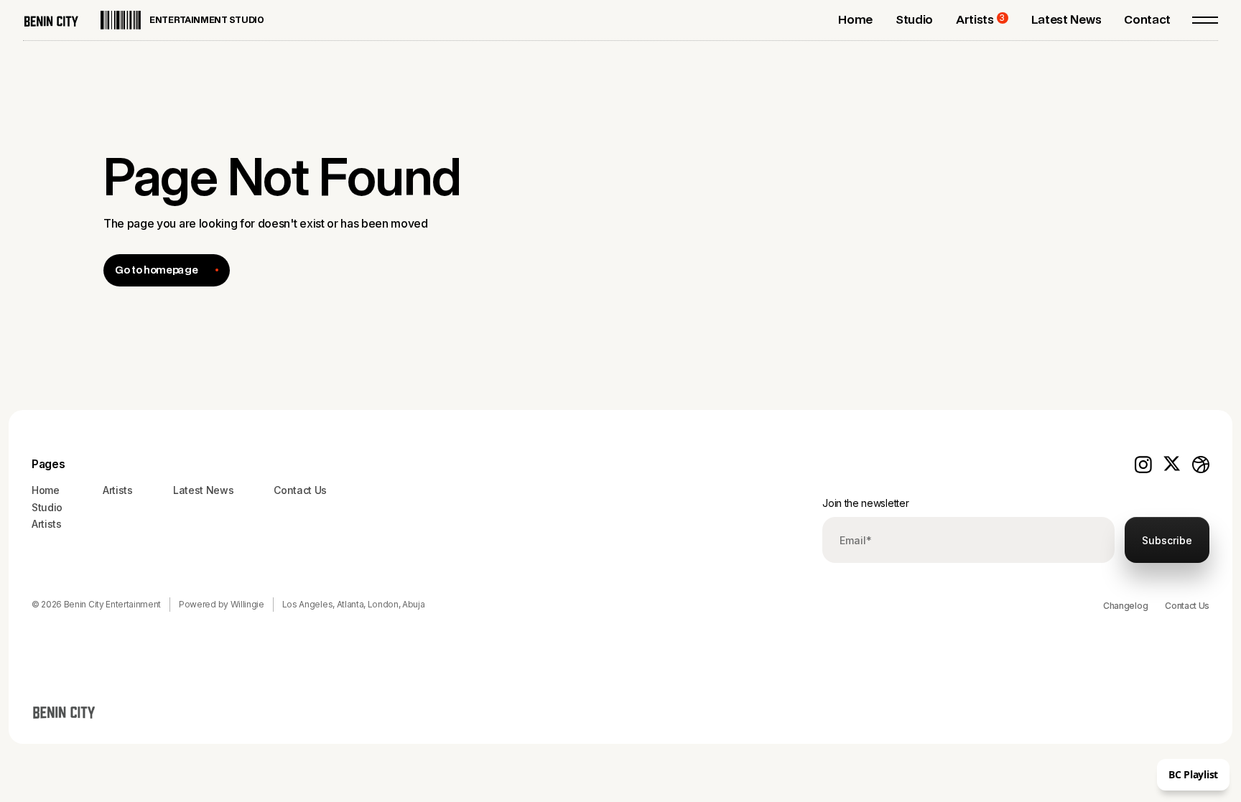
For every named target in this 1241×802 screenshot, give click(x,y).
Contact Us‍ (300, 490)
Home (46, 490)
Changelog (1125, 605)
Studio (47, 507)
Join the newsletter (865, 503)
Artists (47, 524)
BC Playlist (1193, 774)
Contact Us (1187, 605)
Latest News (203, 490)
